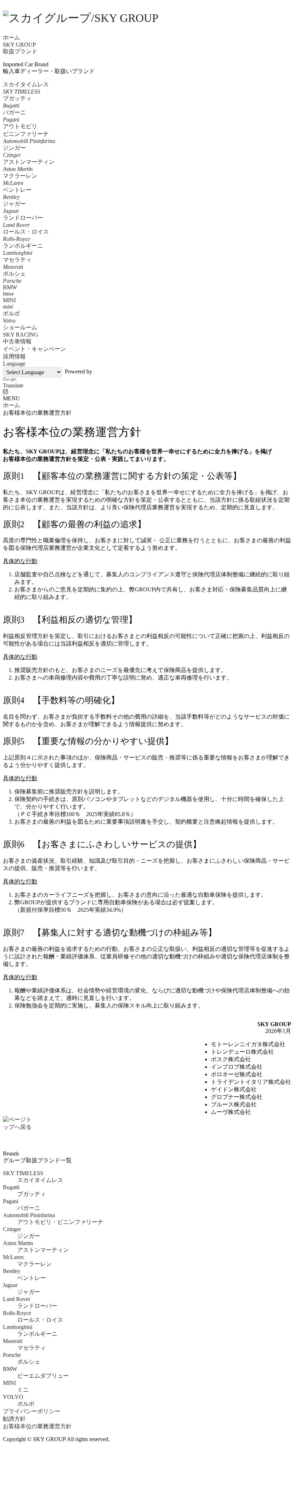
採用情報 (14, 356)
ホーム (11, 37)
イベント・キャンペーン (34, 349)
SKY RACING (20, 335)
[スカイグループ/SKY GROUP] (147, 18)
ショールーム (20, 327)
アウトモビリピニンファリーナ (29, 133)
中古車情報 (17, 341)
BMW (10, 290)
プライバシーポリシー (31, 1411)
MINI (9, 303)
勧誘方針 (14, 1419)
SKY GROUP (19, 45)
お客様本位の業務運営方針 (37, 1426)
